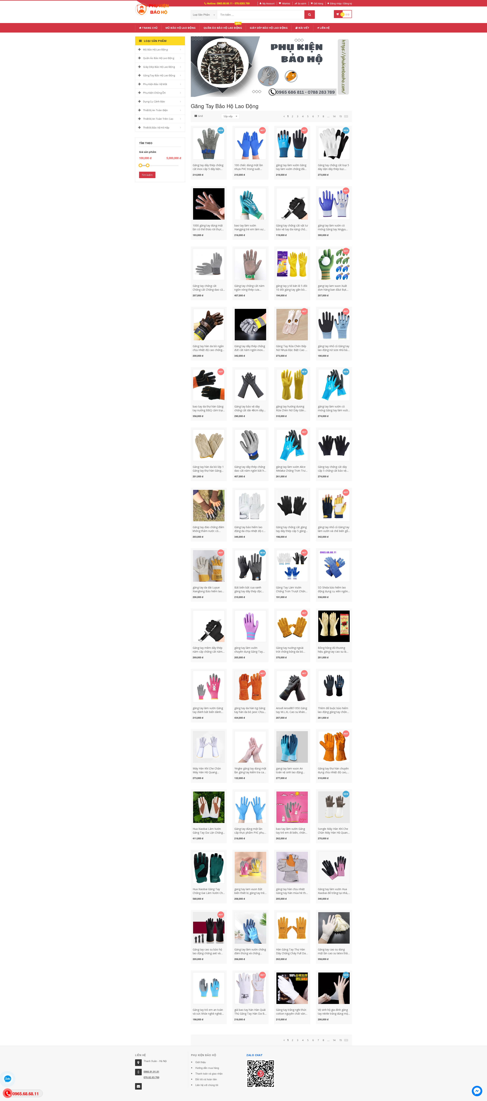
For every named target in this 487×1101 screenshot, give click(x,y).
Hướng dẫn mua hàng (207, 1068)
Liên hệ (324, 27)
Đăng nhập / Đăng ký (341, 3)
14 (334, 116)
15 (340, 116)
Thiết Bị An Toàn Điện (155, 110)
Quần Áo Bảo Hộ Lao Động (223, 27)
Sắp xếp (228, 116)
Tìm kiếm (147, 174)
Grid (200, 116)
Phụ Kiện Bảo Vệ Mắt (155, 84)
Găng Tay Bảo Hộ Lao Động (159, 75)
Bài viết (304, 27)
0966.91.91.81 (151, 1071)
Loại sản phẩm (202, 14)
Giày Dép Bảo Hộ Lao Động (269, 27)
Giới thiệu (200, 1062)
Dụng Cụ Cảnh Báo (154, 101)
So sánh (302, 3)
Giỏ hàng (318, 3)
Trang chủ (150, 27)
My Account (269, 3)
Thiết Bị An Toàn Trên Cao (158, 118)
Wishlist (286, 3)
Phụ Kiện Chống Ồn (154, 92)
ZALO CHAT (254, 1055)
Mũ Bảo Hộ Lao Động (181, 27)
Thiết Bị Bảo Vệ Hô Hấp (156, 127)
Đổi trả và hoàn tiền (206, 1079)
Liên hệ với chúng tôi (206, 1085)
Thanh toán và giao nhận (209, 1073)
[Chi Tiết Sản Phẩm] (202, 130)
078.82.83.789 (151, 1077)
